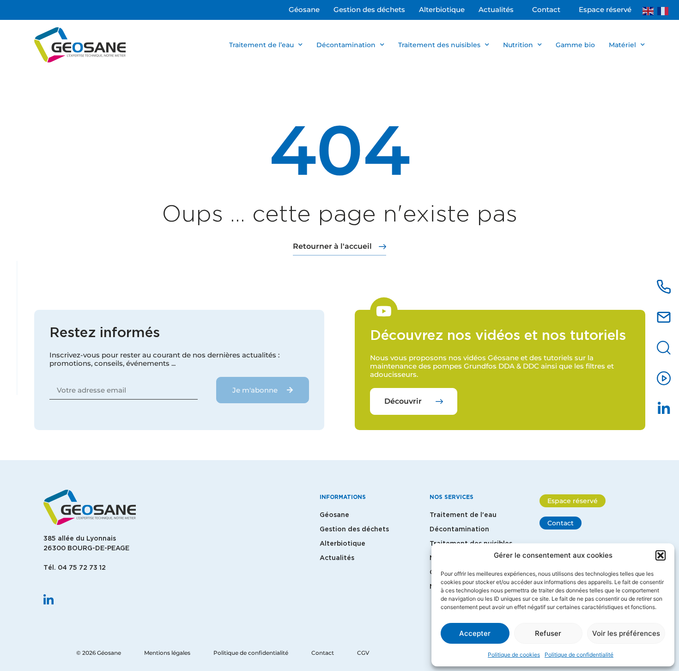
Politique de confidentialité (579, 654)
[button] (660, 555)
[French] (664, 10)
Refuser (548, 633)
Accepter (475, 633)
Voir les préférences (626, 633)
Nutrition (518, 45)
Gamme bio (575, 45)
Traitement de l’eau (261, 45)
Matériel (622, 45)
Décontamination (346, 45)
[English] (650, 10)
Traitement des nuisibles (439, 45)
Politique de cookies (514, 654)
